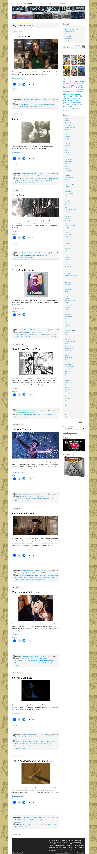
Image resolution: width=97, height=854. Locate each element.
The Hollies (67, 389)
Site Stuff (34, 412)
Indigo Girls (68, 248)
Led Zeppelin (68, 271)
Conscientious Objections (25, 592)
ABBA (66, 118)
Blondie (67, 157)
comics (46, 414)
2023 (30, 824)
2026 (26, 104)
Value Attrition (68, 38)
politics (35, 106)
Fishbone (67, 227)
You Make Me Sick (22, 36)
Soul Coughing (68, 357)
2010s (77, 83)
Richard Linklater (50, 577)
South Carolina (25, 183)
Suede (66, 375)
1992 (67, 83)
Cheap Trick (67, 175)
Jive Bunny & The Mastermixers (72, 255)
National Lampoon (44, 746)
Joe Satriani (67, 259)
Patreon (51, 746)
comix (71, 91)
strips (69, 106)
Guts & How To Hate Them (26, 349)
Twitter (52, 337)
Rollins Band (68, 334)
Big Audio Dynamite (69, 148)
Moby (66, 296)
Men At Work (68, 289)
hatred (30, 106)
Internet (17, 501)
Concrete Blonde (69, 177)
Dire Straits (67, 200)
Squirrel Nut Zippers (69, 364)
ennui (42, 255)
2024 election (39, 496)
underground (75, 108)
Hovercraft (67, 243)
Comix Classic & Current (37, 410)
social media (45, 337)
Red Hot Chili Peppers (70, 330)
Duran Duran (68, 205)
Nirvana (67, 307)
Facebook (17, 746)
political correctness (20, 748)
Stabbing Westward (69, 366)
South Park (39, 663)
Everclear (67, 218)
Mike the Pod (71, 98)
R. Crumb (21, 257)
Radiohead (67, 325)
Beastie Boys (68, 143)
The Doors (67, 202)
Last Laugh (26, 577)
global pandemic (46, 334)
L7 (65, 268)
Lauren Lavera (24, 663)
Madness (67, 277)
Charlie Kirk (32, 255)
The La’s (67, 391)
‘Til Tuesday (68, 394)
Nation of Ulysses (69, 298)
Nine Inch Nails (68, 305)
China (25, 334)
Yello (66, 416)
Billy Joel (67, 152)
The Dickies (67, 198)
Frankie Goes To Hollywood (71, 230)
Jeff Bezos (22, 337)
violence (40, 106)
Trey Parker (51, 663)
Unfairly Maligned (32, 176)
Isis (66, 252)
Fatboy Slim (68, 223)
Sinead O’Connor (69, 348)
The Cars (67, 173)
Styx (66, 373)
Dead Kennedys (68, 189)
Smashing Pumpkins (69, 353)
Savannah (17, 183)
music (36, 577)
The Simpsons (80, 107)
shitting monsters (29, 257)
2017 (82, 83)
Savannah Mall (24, 580)
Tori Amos (67, 398)
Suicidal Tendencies (69, 378)
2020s (37, 332)
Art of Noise (68, 132)
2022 (44, 332)
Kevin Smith (18, 577)
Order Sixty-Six (20, 195)
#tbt (64, 82)
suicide (39, 501)
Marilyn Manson (69, 280)
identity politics (49, 498)
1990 (33, 178)
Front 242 (67, 232)
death (35, 334)
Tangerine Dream (69, 385)
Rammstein (67, 328)
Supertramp (67, 380)
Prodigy (67, 318)
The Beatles (67, 145)
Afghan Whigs (68, 123)
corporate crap (50, 575)
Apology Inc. (68, 36)
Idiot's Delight (42, 817)
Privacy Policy (69, 845)
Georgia (17, 106)
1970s (22, 178)
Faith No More (68, 220)
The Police (67, 314)
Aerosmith (67, 120)
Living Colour (68, 273)
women (32, 183)
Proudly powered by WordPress (62, 852)
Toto (66, 400)
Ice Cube (67, 246)
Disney (64, 96)
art (25, 414)
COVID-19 (31, 334)
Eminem (67, 214)
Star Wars (37, 257)
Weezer (66, 410)
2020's (22, 104)
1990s (37, 178)
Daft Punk (67, 186)
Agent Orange (68, 125)
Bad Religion (68, 138)
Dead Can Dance (69, 193)
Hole (66, 241)
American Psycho (29, 575)
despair (45, 104)
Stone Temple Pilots (69, 369)
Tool (66, 396)
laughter (17, 417)
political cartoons (37, 337)
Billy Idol (67, 150)
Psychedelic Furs (69, 321)
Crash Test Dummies (69, 184)
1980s (29, 178)
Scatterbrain (67, 339)
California (21, 660)
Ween (66, 407)
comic (27, 744)
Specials (73, 4)
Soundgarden (68, 359)
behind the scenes (68, 90)
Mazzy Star (67, 282)
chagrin (26, 255)
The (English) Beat (69, 216)
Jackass (49, 824)
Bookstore (61, 4)
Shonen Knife (68, 346)
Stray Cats (67, 371)
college (23, 744)
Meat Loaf (67, 284)
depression (29, 498)
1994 (71, 83)
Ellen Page (51, 104)
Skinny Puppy (68, 350)
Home (16, 4)
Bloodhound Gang (69, 159)
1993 (69, 83)
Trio (66, 403)
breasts (41, 104)
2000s (26, 824)
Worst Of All (23, 102)
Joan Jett (67, 257)
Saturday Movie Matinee (33, 820)
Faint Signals (33, 173)
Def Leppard (68, 195)
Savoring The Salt (21, 429)
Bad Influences (26, 99)
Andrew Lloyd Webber (70, 127)
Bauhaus (67, 141)
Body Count (68, 164)
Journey (67, 261)
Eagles (66, 207)
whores (56, 337)
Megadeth (67, 287)
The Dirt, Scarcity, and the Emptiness (32, 760)
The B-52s (67, 136)
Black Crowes (68, 154)
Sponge (66, 362)
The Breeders (68, 168)
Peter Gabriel (68, 234)
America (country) (33, 104)
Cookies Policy (60, 845)
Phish (66, 312)
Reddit (27, 501)
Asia (66, 134)
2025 (22, 255)
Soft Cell (67, 355)
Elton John (67, 211)
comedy (81, 89)
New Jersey (49, 180)
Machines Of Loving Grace (71, 275)
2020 (22, 332)
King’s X (67, 264)
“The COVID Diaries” (24, 270)
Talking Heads (68, 382)
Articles (49, 4)
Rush (66, 337)
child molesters (29, 660)
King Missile (68, 266)
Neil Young (67, 302)
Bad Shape (29, 414)
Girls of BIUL (42, 173)
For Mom (17, 119)
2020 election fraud (29, 332)
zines (44, 580)
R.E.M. (66, 332)
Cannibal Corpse (69, 170)
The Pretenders (68, 316)
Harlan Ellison (24, 106)
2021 (40, 332)
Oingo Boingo (68, 309)
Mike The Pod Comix (40, 180)
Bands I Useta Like (38, 414)
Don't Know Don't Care (36, 99)
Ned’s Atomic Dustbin (70, 300)
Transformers (67, 109)
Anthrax (67, 129)
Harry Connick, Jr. (69, 239)
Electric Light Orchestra (70, 209)
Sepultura (67, 344)
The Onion (39, 580)
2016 (80, 83)
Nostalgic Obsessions (20, 176)
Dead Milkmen (68, 191)
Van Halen (67, 405)
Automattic (81, 852)
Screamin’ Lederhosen (70, 341)
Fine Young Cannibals (70, 225)
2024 (22, 414)
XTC (66, 414)
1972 (26, 178)
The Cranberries (68, 182)
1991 (64, 83)
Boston (66, 166)
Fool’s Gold (67, 27)
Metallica (67, 291)
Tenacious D (68, 387)
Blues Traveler (68, 161)
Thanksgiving (24, 417)
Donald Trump (41, 498)
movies (79, 98)
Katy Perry (29, 337)
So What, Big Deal (22, 677)
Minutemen (24, 826)
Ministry (67, 293)
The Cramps (68, 179)
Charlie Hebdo (19, 334)
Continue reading (17, 78)
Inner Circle (67, 250)
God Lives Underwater (70, 236)
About (39, 4)
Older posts (16, 834)
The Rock (45, 663)
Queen (66, 323)
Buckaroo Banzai (40, 741)
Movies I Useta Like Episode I (72, 29)
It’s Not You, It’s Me (23, 513)
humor (54, 414)
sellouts (66, 104)
